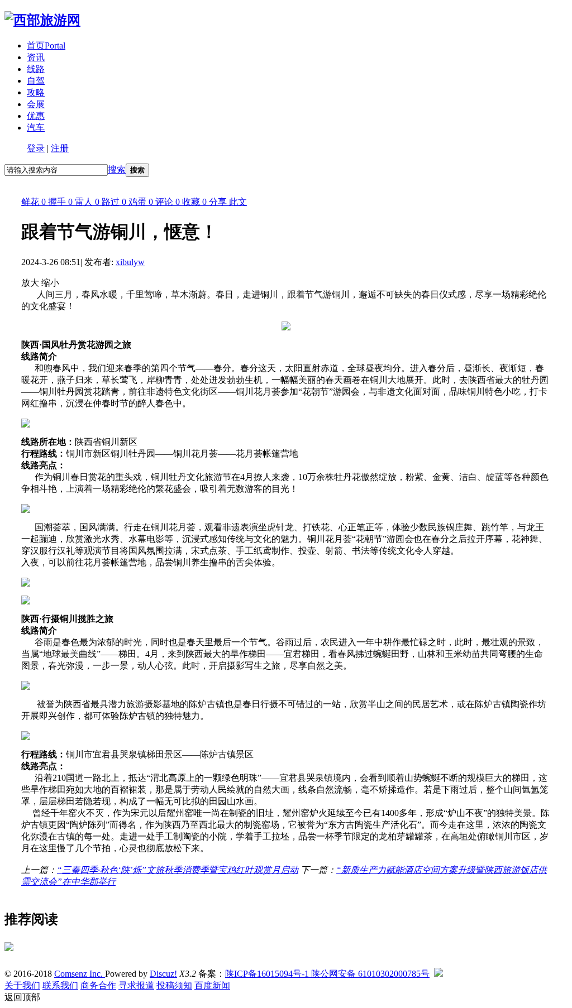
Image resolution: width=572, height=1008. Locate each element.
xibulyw (130, 262)
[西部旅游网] (42, 20)
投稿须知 (174, 985)
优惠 (36, 116)
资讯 (36, 57)
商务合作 (98, 985)
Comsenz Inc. (79, 973)
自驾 (36, 80)
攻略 (36, 92)
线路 (36, 69)
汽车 (36, 127)
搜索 (117, 169)
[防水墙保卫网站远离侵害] (438, 973)
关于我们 (22, 985)
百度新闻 (212, 985)
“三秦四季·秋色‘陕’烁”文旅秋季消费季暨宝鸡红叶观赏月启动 (177, 870)
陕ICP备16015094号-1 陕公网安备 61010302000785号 (327, 973)
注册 (60, 148)
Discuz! (163, 973)
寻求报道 (136, 985)
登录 (36, 148)
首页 (46, 45)
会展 (36, 104)
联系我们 (60, 985)
